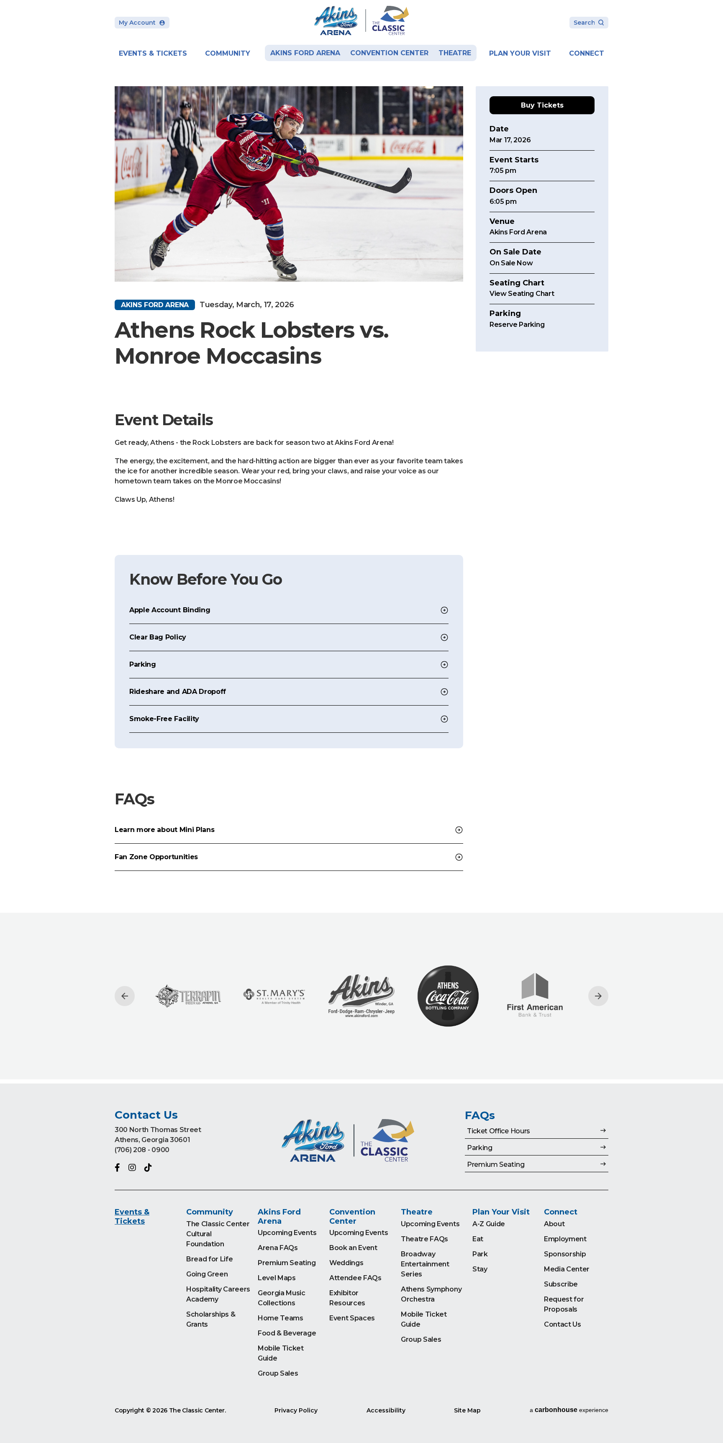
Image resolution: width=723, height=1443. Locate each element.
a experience (569, 1409)
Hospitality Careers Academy (218, 1294)
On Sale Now (511, 263)
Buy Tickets (542, 105)
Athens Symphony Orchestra (431, 1294)
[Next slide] (598, 996)
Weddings (346, 1263)
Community (227, 53)
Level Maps (277, 1278)
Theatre (454, 53)
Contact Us (562, 1324)
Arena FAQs (278, 1248)
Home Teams (280, 1318)
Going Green (207, 1274)
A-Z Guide (488, 1224)
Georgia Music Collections (281, 1298)
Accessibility (386, 1410)
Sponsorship (565, 1254)
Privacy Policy (296, 1410)
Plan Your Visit (520, 53)
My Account (137, 22)
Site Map (467, 1410)
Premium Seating (286, 1263)
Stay (479, 1269)
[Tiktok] (148, 1167)
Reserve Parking (517, 325)
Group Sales (278, 1373)
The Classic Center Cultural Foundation (217, 1234)
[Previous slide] (125, 996)
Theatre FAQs (424, 1239)
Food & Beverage (287, 1333)
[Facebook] (117, 1167)
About (554, 1224)
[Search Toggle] (588, 23)
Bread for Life (209, 1259)
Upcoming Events (287, 1233)
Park (480, 1254)
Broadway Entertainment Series (425, 1264)
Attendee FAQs (355, 1278)
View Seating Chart (522, 294)
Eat (477, 1239)
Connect (586, 53)
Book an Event (353, 1248)
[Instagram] (132, 1167)
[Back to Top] (708, 1415)
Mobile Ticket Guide (281, 1353)
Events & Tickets (153, 53)
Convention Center (389, 53)
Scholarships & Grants (211, 1319)
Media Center (567, 1269)
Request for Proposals (564, 1304)
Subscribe (561, 1284)
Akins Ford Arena (305, 53)
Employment (565, 1239)
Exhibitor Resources (347, 1298)
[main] (361, 542)
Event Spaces (352, 1318)
